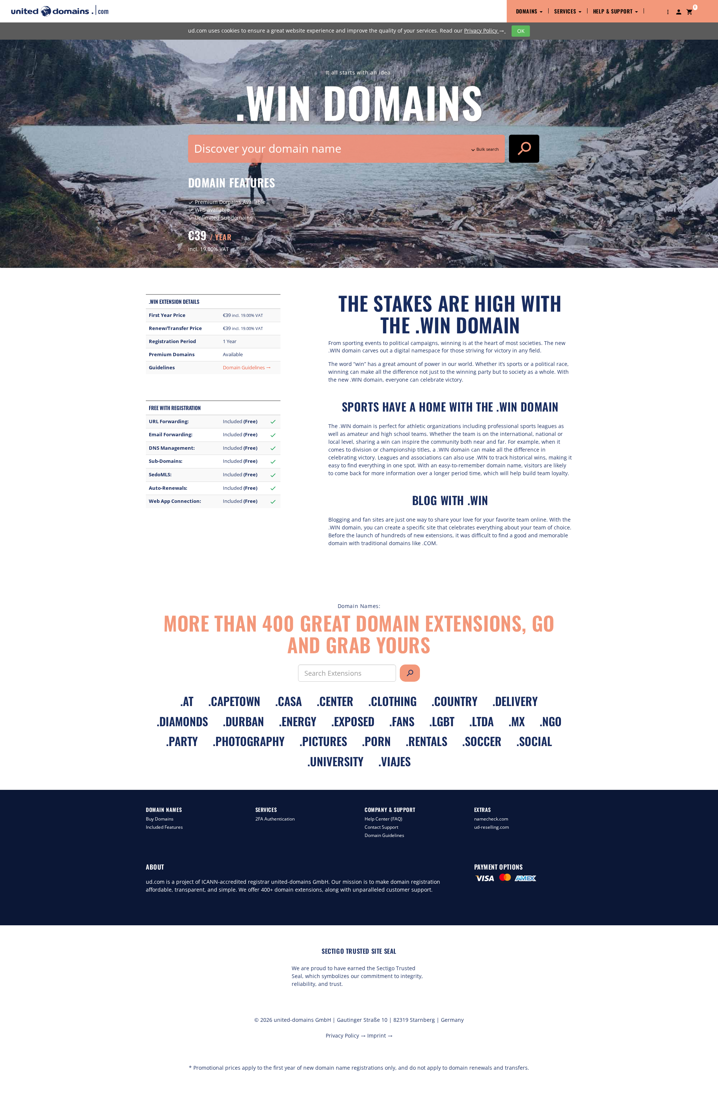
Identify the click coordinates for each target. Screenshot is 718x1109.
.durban (243, 721)
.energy (297, 721)
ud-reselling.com (491, 827)
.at (186, 701)
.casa (288, 701)
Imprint (380, 1035)
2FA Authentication (275, 819)
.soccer (481, 741)
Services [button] (565, 11)
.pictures (323, 741)
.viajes (394, 761)
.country (455, 701)
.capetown (234, 701)
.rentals (426, 741)
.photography (249, 741)
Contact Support (381, 827)
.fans (401, 721)
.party (182, 741)
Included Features (164, 827)
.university (335, 761)
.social (534, 741)
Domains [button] (527, 11)
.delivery (515, 701)
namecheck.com (491, 819)
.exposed (352, 721)
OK (521, 30)
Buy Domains (160, 819)
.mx (517, 721)
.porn (376, 741)
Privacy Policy (484, 30)
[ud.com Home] (66, 11)
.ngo (551, 721)
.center (335, 701)
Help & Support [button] (613, 11)
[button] (668, 11)
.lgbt (441, 721)
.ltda (481, 721)
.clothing (392, 701)
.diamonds (182, 721)
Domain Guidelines (247, 367)
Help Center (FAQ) (383, 819)
